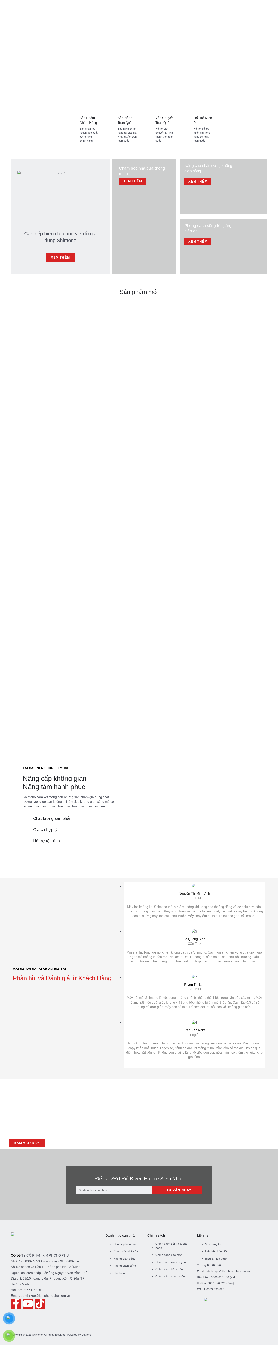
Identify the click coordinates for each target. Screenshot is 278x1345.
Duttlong (86, 1334)
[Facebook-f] (16, 1304)
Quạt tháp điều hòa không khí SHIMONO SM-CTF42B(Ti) (83, 486)
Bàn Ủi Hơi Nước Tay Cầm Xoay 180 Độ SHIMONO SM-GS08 (194, 486)
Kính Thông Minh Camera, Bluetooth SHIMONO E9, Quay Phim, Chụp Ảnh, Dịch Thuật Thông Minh (27, 491)
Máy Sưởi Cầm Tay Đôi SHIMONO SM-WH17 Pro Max (250, 486)
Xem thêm (132, 181)
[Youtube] (28, 1304)
